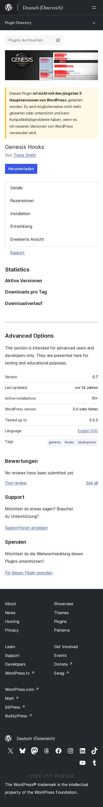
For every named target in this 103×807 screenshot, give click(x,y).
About (10, 603)
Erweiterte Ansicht (27, 239)
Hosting (12, 621)
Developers (15, 664)
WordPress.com (22, 689)
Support (17, 252)
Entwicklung (21, 226)
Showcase (63, 603)
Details (16, 187)
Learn (10, 646)
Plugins (60, 621)
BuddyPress (18, 715)
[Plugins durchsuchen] (58, 40)
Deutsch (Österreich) (36, 738)
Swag (61, 673)
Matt (12, 698)
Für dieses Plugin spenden (28, 572)
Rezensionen (22, 200)
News (10, 612)
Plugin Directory (18, 22)
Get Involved (66, 646)
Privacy (12, 630)
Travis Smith (25, 155)
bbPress (15, 707)
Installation (20, 213)
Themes (61, 612)
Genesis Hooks (24, 147)
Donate (63, 664)
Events (60, 655)
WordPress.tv (20, 673)
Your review (15, 482)
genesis (55, 442)
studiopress (87, 442)
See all (92, 482)
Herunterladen (21, 169)
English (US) (88, 431)
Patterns (62, 630)
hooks (69, 442)
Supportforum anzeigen (26, 527)
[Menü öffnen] (95, 7)
